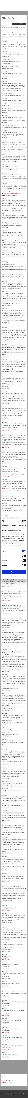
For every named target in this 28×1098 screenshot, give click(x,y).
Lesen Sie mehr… (6, 305)
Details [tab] (14, 525)
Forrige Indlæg (14, 1062)
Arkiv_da (4, 20)
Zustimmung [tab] (5, 525)
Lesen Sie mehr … (6, 323)
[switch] (24, 556)
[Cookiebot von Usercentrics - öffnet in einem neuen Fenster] (20, 521)
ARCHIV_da (4, 1080)
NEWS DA (4, 1082)
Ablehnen (14, 576)
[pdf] (16, 161)
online (12, 512)
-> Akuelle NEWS (19, 23)
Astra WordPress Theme (14, 1095)
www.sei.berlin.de (6, 488)
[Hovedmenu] (14, 9)
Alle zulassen (14, 571)
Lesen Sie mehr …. (6, 586)
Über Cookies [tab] (22, 525)
